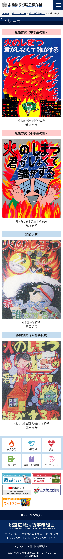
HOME (5, 13)
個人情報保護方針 (39, 546)
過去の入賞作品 (37, 13)
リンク (19, 546)
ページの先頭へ (33, 515)
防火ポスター (19, 13)
